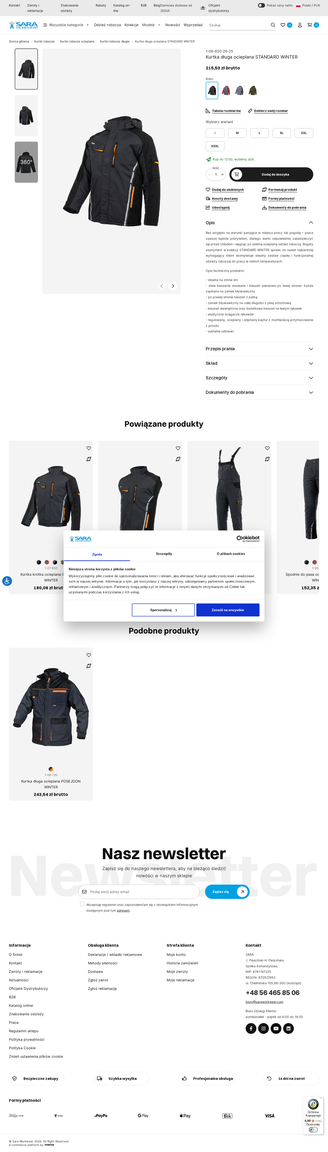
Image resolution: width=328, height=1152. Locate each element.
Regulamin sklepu (23, 1031)
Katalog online (21, 1005)
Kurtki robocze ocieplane (77, 41)
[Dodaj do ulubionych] (89, 448)
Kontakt (14, 5)
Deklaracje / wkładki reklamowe (115, 954)
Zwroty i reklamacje (35, 8)
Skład (211, 363)
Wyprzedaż (193, 25)
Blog (157, 5)
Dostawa (95, 971)
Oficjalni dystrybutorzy (218, 8)
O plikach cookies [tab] (231, 554)
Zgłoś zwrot (98, 980)
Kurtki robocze (44, 41)
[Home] (23, 25)
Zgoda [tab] (97, 554)
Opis (210, 222)
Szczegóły (216, 377)
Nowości (172, 25)
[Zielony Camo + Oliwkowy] (252, 90)
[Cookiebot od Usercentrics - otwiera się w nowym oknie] (239, 538)
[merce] (49, 1145)
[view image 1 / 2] (111, 171)
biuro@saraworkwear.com (264, 1002)
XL (282, 133)
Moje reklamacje (180, 980)
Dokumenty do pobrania (230, 392)
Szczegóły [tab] (164, 554)
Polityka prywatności (26, 1039)
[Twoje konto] (300, 25)
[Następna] (172, 285)
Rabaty (101, 5)
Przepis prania (220, 348)
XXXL (215, 146)
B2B (144, 5)
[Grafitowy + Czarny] (212, 90)
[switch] (313, 1129)
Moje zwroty (177, 971)
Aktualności (19, 980)
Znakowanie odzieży (69, 8)
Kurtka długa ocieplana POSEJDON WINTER (51, 784)
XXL (304, 133)
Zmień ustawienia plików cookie (36, 1056)
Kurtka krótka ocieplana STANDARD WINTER (51, 577)
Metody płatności (102, 963)
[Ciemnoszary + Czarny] (239, 90)
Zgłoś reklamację (102, 988)
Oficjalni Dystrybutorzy (28, 988)
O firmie (15, 954)
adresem (123, 910)
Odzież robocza (107, 25)
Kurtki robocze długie (115, 41)
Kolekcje (132, 25)
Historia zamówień (182, 963)
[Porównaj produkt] (89, 459)
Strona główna (19, 41)
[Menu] (321, 1099)
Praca (14, 1022)
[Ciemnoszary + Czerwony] (226, 90)
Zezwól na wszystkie (228, 610)
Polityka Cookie (22, 1048)
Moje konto (176, 954)
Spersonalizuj (161, 610)
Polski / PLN (310, 5)
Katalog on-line (121, 8)
